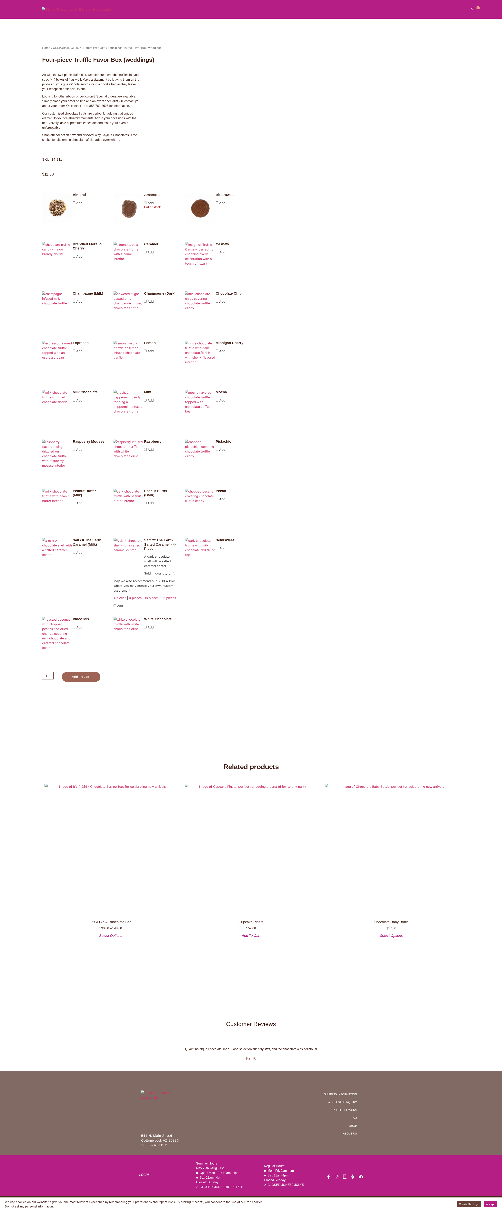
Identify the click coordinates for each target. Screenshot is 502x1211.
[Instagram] (337, 1177)
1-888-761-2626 (154, 1145)
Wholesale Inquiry (342, 1102)
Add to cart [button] (251, 936)
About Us (350, 1133)
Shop (353, 1125)
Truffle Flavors (344, 1110)
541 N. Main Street (156, 1136)
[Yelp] (353, 1177)
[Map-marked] (361, 1177)
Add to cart (81, 677)
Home (46, 48)
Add (78, 202)
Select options (110, 936)
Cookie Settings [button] (468, 1204)
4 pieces (120, 598)
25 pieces (168, 598)
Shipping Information (340, 1094)
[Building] (345, 1177)
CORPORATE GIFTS (66, 48)
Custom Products (93, 48)
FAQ (354, 1117)
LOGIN (144, 1174)
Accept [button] (490, 1204)
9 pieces (135, 598)
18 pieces (151, 598)
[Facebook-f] (328, 1177)
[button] (472, 8)
